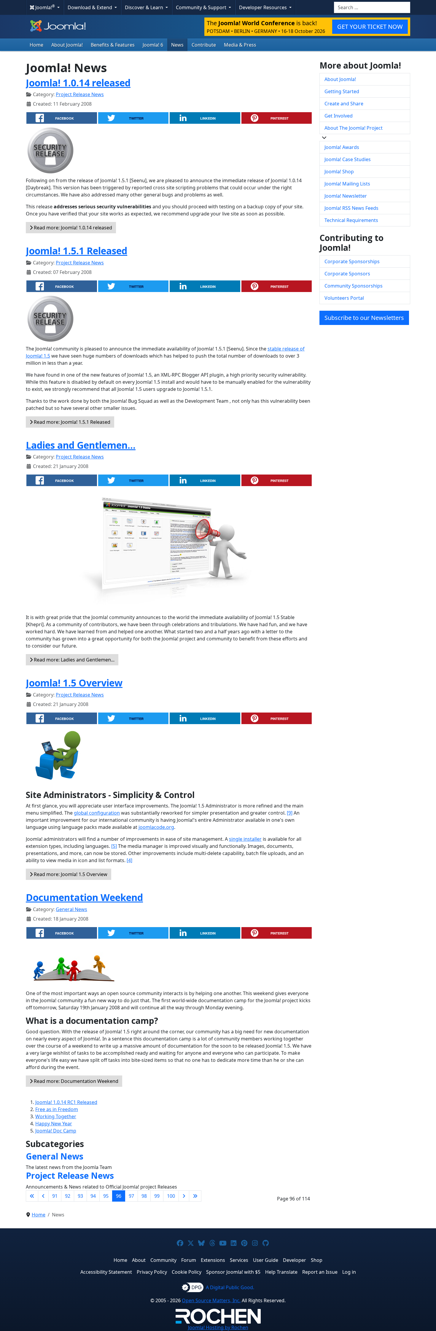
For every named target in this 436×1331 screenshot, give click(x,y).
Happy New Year (53, 1123)
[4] (129, 860)
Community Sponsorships (353, 286)
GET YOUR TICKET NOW (370, 27)
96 (118, 1196)
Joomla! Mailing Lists (347, 183)
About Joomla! (67, 45)
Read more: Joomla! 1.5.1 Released (71, 422)
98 (144, 1196)
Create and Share (343, 103)
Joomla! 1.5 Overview (74, 682)
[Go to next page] (184, 1196)
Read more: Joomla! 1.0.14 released (72, 227)
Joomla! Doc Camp (55, 1130)
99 (157, 1196)
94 (93, 1196)
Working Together (55, 1116)
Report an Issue (320, 1272)
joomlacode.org (156, 827)
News (177, 45)
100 (171, 1196)
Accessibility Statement (106, 1272)
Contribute (204, 45)
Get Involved (338, 115)
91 (55, 1196)
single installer (245, 839)
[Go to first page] (32, 1196)
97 (131, 1196)
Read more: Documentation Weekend (75, 1081)
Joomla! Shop (339, 171)
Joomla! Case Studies (347, 159)
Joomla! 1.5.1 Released (76, 250)
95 (106, 1196)
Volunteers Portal (344, 298)
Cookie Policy (186, 1272)
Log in (349, 1272)
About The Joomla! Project (353, 128)
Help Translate (281, 1272)
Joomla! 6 (153, 45)
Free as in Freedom (56, 1109)
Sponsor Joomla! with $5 (233, 1272)
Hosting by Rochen (218, 1327)
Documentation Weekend (84, 897)
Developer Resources (263, 7)
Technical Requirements (351, 220)
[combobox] (372, 7)
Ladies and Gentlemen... (81, 445)
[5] (114, 846)
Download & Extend (90, 7)
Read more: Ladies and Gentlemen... (73, 659)
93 (80, 1196)
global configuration (97, 813)
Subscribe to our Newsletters (364, 318)
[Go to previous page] (43, 1196)
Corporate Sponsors (347, 273)
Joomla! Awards (341, 147)
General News (71, 909)
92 (67, 1196)
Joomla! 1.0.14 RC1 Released (66, 1102)
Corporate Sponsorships (352, 261)
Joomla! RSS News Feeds (351, 208)
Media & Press (240, 45)
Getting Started (341, 91)
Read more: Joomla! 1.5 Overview (70, 874)
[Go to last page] (195, 1196)
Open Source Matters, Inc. (211, 1300)
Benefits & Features (113, 45)
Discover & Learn (144, 7)
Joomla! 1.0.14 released (78, 82)
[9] (289, 813)
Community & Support (201, 7)
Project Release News (80, 94)
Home (36, 45)
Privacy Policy (152, 1272)
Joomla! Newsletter (345, 196)
